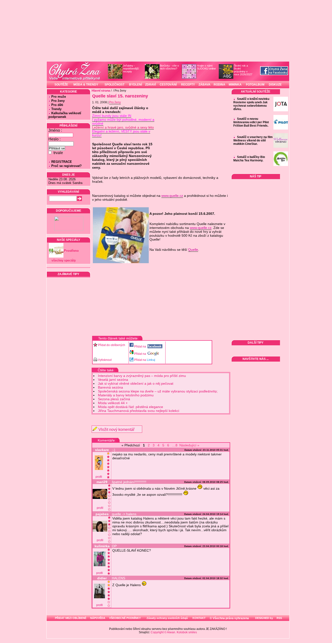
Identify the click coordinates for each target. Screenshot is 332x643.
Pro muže (58, 96)
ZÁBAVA (204, 84)
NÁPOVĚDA (97, 618)
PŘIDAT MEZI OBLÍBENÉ (70, 618)
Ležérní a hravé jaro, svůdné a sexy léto (123, 127)
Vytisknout (105, 360)
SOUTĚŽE (61, 84)
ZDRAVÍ (150, 84)
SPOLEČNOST (114, 84)
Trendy (56, 109)
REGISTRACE (61, 162)
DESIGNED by (263, 618)
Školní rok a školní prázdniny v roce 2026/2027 (243, 70)
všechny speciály (64, 260)
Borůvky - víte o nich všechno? (169, 67)
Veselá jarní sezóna (113, 380)
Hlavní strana (101, 90)
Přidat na (140, 346)
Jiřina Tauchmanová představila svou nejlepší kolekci (138, 411)
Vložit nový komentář (116, 429)
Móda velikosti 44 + (113, 403)
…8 (174, 445)
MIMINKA (235, 84)
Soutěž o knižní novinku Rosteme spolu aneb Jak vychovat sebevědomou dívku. (251, 104)
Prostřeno (71, 250)
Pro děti (57, 105)
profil (99, 476)
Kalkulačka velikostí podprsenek (64, 115)
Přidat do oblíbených (111, 345)
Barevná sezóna (110, 387)
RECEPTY (188, 84)
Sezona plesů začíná (114, 399)
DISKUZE (275, 84)
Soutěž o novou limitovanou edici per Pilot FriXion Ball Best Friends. (251, 122)
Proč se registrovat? (66, 166)
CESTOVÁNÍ (168, 84)
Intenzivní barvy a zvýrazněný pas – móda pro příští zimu (142, 376)
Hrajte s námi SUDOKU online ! (206, 68)
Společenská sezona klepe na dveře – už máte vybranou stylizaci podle (158, 391)
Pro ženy (58, 101)
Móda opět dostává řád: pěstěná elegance (130, 407)
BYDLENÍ (135, 84)
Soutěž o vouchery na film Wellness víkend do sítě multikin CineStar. (253, 140)
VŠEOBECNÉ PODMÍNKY (125, 618)
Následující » (189, 445)
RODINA (219, 84)
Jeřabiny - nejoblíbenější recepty (131, 68)
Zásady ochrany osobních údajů (167, 618)
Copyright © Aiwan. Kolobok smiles (174, 632)
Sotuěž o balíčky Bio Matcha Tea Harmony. (249, 158)
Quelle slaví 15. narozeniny (120, 96)
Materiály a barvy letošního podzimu (126, 395)
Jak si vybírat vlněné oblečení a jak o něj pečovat (135, 383)
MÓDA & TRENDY (85, 84)
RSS (279, 618)
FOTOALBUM (255, 84)
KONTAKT (199, 618)
